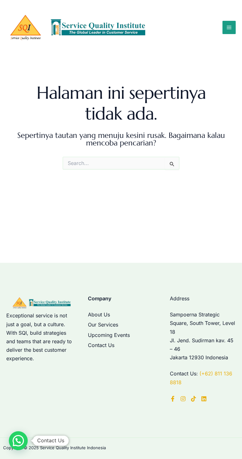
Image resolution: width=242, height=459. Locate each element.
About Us (99, 314)
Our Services (103, 324)
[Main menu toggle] (229, 27)
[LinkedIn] (204, 399)
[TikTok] (193, 399)
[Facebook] (173, 399)
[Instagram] (183, 399)
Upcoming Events (109, 335)
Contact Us (101, 345)
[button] (18, 440)
